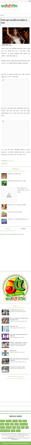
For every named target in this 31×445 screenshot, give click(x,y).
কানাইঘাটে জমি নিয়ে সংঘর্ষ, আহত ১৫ (17, 310)
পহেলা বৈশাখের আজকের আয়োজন (15, 212)
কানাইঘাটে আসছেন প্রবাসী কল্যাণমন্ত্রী (17, 367)
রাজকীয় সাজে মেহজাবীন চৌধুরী (14, 174)
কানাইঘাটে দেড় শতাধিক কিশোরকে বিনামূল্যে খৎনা (18, 219)
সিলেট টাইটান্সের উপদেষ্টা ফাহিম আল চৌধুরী (17, 181)
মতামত (20, 421)
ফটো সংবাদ (3, 427)
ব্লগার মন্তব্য (8, 228)
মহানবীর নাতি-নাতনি (14, 326)
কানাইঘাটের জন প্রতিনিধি (5, 430)
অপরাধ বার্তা (15, 421)
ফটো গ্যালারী (8, 427)
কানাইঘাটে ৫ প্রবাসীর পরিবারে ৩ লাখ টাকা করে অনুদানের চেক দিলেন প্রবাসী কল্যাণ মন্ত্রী (18, 343)
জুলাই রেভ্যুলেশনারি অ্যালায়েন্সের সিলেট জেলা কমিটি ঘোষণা (18, 335)
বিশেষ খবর (12, 161)
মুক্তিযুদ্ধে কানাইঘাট (23, 424)
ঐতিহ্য (18, 427)
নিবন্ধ (27, 427)
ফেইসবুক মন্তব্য (23, 228)
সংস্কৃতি (2, 424)
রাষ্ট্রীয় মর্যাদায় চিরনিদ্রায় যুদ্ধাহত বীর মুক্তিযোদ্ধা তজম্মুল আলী (19, 359)
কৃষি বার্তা (24, 421)
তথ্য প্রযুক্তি (8, 421)
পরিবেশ (14, 427)
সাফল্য (12, 424)
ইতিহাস (23, 427)
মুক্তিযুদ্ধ (16, 424)
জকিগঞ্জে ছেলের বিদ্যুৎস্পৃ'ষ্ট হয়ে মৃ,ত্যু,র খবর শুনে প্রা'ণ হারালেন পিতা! (19, 319)
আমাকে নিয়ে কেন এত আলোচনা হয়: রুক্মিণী (17, 205)
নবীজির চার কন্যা (13, 351)
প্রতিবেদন (7, 424)
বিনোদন (8, 161)
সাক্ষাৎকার (18, 430)
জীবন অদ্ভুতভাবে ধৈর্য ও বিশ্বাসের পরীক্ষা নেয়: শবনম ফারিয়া (23, 190)
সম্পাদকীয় (13, 430)
